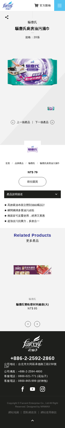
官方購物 (45, 5)
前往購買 (32, 181)
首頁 (8, 163)
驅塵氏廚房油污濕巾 (50, 163)
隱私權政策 (29, 412)
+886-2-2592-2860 (32, 358)
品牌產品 (19, 163)
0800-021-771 (27, 376)
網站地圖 (13, 412)
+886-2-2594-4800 (30, 371)
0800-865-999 (27, 380)
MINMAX (45, 406)
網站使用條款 (49, 412)
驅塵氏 (31, 163)
